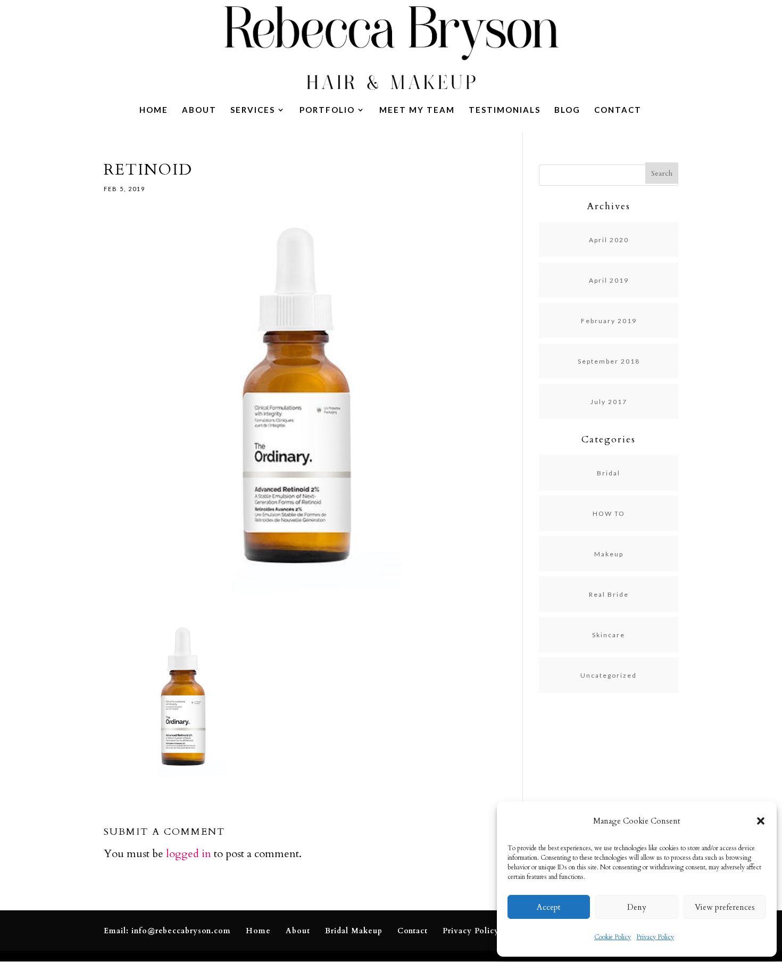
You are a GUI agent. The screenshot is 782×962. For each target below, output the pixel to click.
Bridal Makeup (353, 931)
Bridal (608, 473)
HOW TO (609, 513)
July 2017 (608, 402)
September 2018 (609, 361)
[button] (760, 821)
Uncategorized (608, 675)
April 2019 (609, 280)
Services (252, 110)
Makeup (608, 554)
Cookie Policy (612, 937)
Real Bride (609, 594)
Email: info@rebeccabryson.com (167, 931)
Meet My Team (417, 110)
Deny (636, 907)
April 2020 (609, 240)
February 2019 (609, 321)
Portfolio (327, 110)
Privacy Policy (655, 937)
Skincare (608, 635)
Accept (549, 907)
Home (153, 110)
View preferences (725, 907)
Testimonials (504, 110)
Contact (618, 110)
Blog (567, 110)
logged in (188, 853)
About (199, 110)
